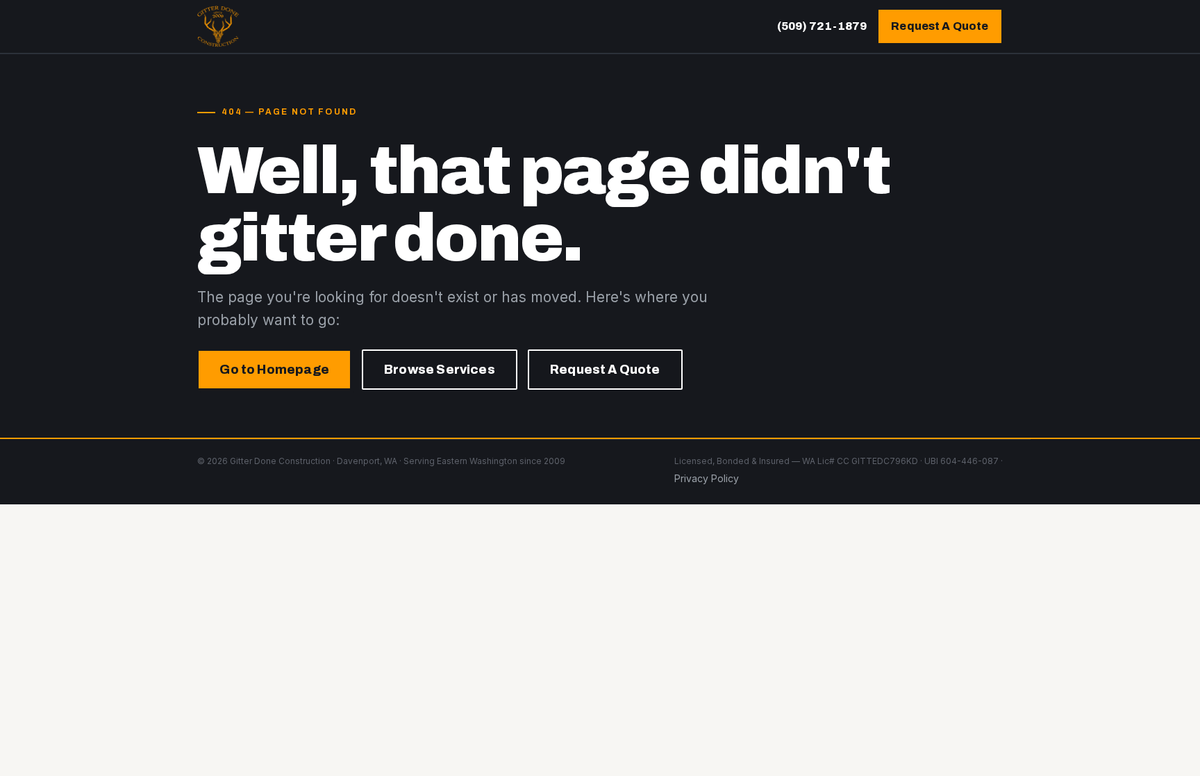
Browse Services (439, 370)
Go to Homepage (274, 370)
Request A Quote (939, 26)
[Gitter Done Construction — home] (218, 26)
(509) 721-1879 (822, 26)
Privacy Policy (706, 478)
